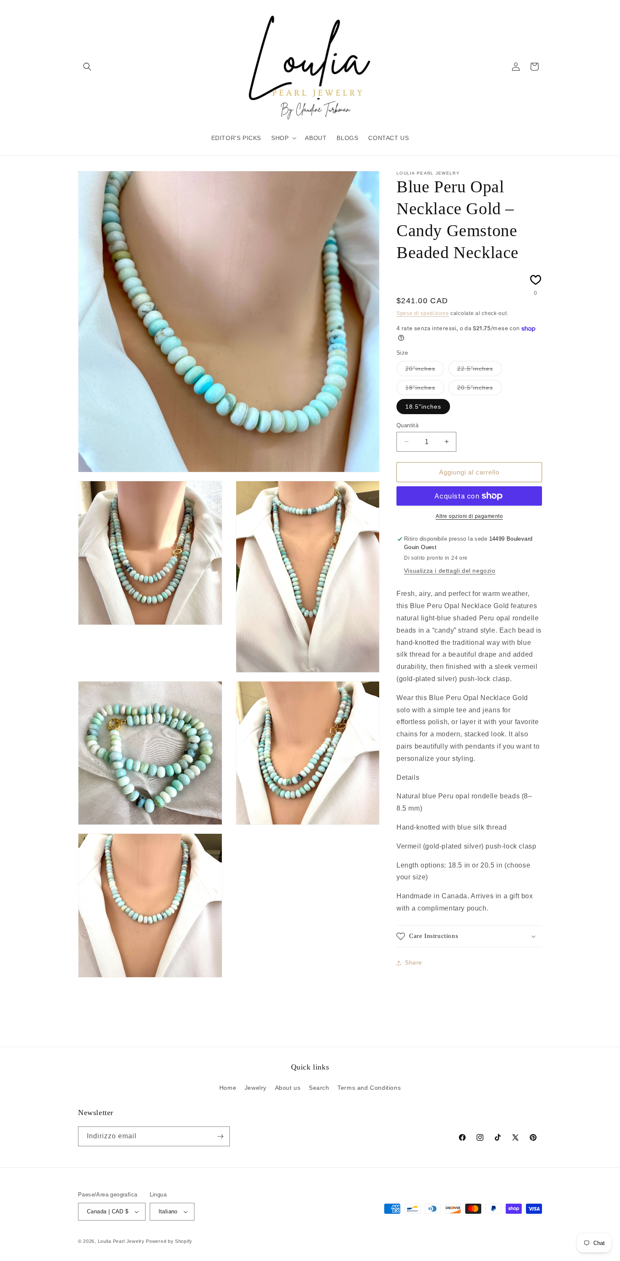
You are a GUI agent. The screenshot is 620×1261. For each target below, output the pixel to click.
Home (227, 1087)
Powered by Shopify (169, 1241)
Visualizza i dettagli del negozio (450, 570)
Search (319, 1087)
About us (288, 1087)
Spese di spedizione (422, 313)
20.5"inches (479, 389)
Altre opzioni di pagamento (469, 516)
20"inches (424, 370)
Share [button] (413, 962)
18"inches (424, 389)
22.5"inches (479, 370)
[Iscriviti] (220, 1136)
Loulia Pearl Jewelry (121, 1241)
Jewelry (256, 1087)
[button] (87, 66)
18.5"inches (423, 406)
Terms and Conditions (369, 1087)
